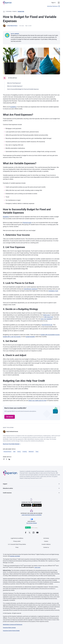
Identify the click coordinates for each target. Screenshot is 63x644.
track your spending (46, 319)
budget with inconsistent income (50, 334)
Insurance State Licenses (9, 627)
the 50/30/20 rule (47, 325)
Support (5, 484)
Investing (25, 451)
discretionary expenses (30, 289)
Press (17, 547)
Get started (9, 417)
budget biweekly (30, 336)
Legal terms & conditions (17, 538)
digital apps (46, 315)
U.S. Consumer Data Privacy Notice (17, 544)
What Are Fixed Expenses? (14, 83)
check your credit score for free (37, 400)
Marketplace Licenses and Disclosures (12, 624)
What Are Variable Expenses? (14, 86)
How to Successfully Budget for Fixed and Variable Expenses (23, 89)
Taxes (37, 451)
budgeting (13, 107)
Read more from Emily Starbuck (11, 444)
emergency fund (53, 291)
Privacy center (17, 541)
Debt (14, 451)
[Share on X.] (7, 459)
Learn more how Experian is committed (31, 515)
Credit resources (7, 492)
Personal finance (11, 11)
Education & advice (8, 488)
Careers (46, 541)
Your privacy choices (31, 523)
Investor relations (46, 544)
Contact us (46, 547)
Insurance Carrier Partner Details (11, 630)
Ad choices (46, 538)
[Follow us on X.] (29, 532)
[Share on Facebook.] (4, 459)
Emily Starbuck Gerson (12, 25)
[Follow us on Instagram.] (33, 532)
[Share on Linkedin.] (9, 459)
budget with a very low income (12, 336)
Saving (19, 451)
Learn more (37, 567)
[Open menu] (57, 2)
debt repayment (48, 317)
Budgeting (21, 11)
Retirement (31, 451)
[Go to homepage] (4, 12)
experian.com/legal (15, 556)
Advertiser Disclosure (52, 6)
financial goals (27, 222)
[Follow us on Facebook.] (25, 532)
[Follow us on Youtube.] (37, 532)
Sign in (53, 2)
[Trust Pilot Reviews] (31, 528)
